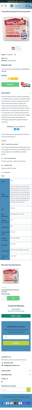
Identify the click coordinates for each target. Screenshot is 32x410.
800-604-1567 (8, 363)
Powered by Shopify (23, 397)
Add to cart (10, 84)
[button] (2, 1)
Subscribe (16, 343)
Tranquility (10, 54)
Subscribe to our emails (8, 386)
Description (5, 93)
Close (16, 371)
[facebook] (1, 381)
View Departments (2, 5)
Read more (22, 1)
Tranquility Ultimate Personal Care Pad (10, 290)
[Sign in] (26, 6)
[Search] (6, 6)
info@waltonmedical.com (12, 365)
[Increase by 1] (6, 75)
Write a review (16, 316)
